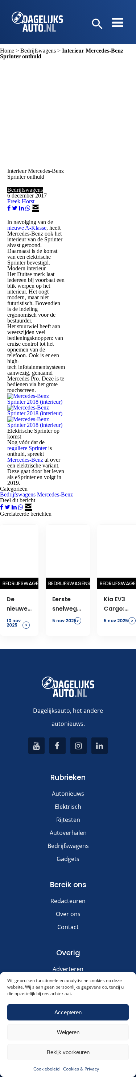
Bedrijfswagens (38, 50)
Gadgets (68, 859)
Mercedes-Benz (25, 460)
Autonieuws (68, 794)
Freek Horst (20, 201)
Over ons (68, 914)
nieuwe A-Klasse (26, 228)
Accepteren (68, 1012)
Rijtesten (68, 820)
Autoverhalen (68, 833)
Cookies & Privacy (81, 1069)
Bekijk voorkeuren (68, 1052)
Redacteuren (68, 901)
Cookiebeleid (46, 1069)
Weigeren (68, 1032)
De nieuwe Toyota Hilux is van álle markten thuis (19, 604)
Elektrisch (68, 807)
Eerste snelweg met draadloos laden (67, 604)
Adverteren (68, 969)
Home (7, 50)
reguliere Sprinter (27, 448)
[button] (97, 24)
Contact (68, 927)
